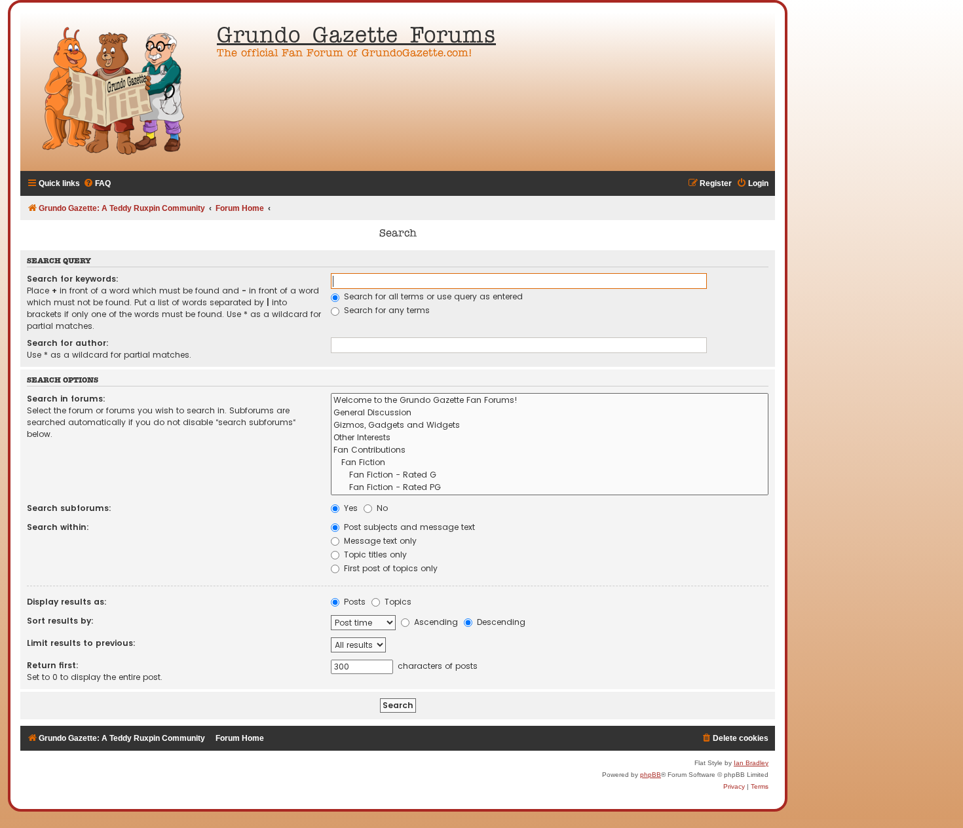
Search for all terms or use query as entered (432, 296)
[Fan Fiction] (549, 463)
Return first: (53, 665)
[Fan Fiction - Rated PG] (549, 487)
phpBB (650, 774)
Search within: (58, 527)
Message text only (379, 540)
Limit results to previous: (81, 643)
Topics (396, 601)
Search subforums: (69, 508)
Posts (353, 601)
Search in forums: (66, 398)
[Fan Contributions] (549, 450)
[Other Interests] (549, 438)
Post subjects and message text (408, 527)
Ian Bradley (751, 762)
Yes (349, 508)
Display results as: (67, 601)
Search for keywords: (73, 278)
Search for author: (68, 342)
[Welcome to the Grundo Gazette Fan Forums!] (549, 400)
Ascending (434, 622)
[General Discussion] (549, 413)
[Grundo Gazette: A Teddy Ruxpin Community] (115, 92)
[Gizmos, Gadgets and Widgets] (549, 425)
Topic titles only (374, 554)
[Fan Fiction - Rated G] (549, 475)
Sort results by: (60, 620)
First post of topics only (389, 568)
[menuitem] (97, 184)
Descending (499, 622)
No (381, 508)
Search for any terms (385, 310)
